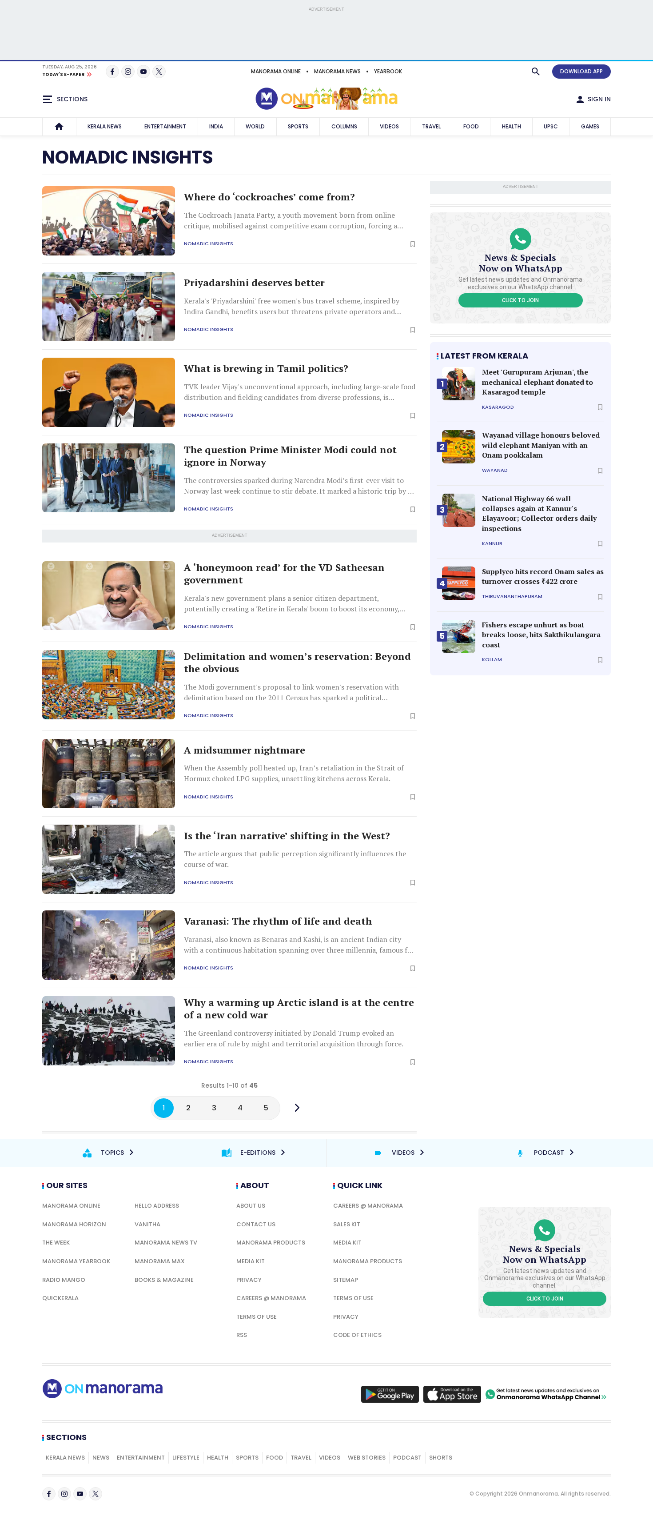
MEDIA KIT (250, 1261)
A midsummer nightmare (244, 750)
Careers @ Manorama (271, 1298)
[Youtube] (143, 71)
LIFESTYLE (185, 1457)
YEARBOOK (388, 71)
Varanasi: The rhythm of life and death (278, 921)
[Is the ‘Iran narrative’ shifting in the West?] (108, 859)
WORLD (255, 126)
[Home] (59, 127)
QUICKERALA (60, 1298)
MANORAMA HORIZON (74, 1224)
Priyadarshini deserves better (254, 282)
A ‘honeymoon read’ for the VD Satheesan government (284, 573)
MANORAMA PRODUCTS (270, 1242)
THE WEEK (56, 1242)
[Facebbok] (49, 1493)
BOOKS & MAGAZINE (164, 1280)
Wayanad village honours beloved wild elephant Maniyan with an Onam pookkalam (541, 445)
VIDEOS (389, 126)
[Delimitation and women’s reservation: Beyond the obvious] (108, 684)
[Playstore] (390, 1394)
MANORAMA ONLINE (276, 71)
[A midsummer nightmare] (108, 773)
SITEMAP (345, 1280)
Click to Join (520, 300)
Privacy (249, 1280)
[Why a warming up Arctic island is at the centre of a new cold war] (108, 1030)
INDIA (216, 126)
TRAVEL (431, 126)
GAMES (590, 126)
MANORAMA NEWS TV (166, 1242)
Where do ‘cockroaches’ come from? (269, 197)
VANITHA (147, 1224)
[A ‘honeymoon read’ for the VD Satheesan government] (108, 595)
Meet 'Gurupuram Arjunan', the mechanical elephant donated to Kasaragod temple (537, 382)
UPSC (551, 126)
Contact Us (255, 1224)
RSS (241, 1335)
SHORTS (440, 1457)
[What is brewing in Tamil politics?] (108, 392)
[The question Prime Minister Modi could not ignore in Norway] (108, 478)
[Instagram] (128, 71)
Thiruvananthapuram (512, 596)
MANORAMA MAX (160, 1261)
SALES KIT (346, 1224)
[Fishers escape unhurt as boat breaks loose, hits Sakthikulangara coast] (458, 636)
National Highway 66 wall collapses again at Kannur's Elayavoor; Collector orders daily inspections (539, 513)
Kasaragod (498, 407)
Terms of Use (256, 1317)
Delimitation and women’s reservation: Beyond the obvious (297, 662)
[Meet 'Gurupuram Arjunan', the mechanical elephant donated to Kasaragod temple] (458, 383)
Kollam (492, 659)
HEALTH (511, 126)
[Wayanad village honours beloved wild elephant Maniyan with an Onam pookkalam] (458, 446)
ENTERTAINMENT (165, 126)
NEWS (100, 1457)
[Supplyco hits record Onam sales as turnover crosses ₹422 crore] (458, 583)
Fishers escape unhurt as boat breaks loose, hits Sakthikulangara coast (541, 635)
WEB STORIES (367, 1457)
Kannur (492, 544)
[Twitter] (159, 71)
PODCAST (407, 1457)
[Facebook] (112, 71)
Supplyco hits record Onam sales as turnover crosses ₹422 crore (543, 576)
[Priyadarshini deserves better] (108, 306)
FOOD (471, 126)
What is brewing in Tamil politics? (266, 368)
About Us (250, 1205)
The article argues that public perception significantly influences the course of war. (295, 859)
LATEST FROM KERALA (484, 355)
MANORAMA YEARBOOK (76, 1261)
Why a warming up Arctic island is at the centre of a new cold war (299, 1008)
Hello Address (157, 1205)
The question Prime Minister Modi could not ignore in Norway (290, 456)
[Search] (535, 71)
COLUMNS (344, 126)
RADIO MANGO (63, 1280)
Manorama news (337, 71)
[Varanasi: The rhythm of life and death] (108, 945)
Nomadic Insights (208, 244)
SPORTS (298, 126)
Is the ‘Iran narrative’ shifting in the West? (287, 836)
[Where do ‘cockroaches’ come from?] (108, 220)
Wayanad (495, 470)
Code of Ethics (357, 1335)
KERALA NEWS (105, 126)
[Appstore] (452, 1394)
